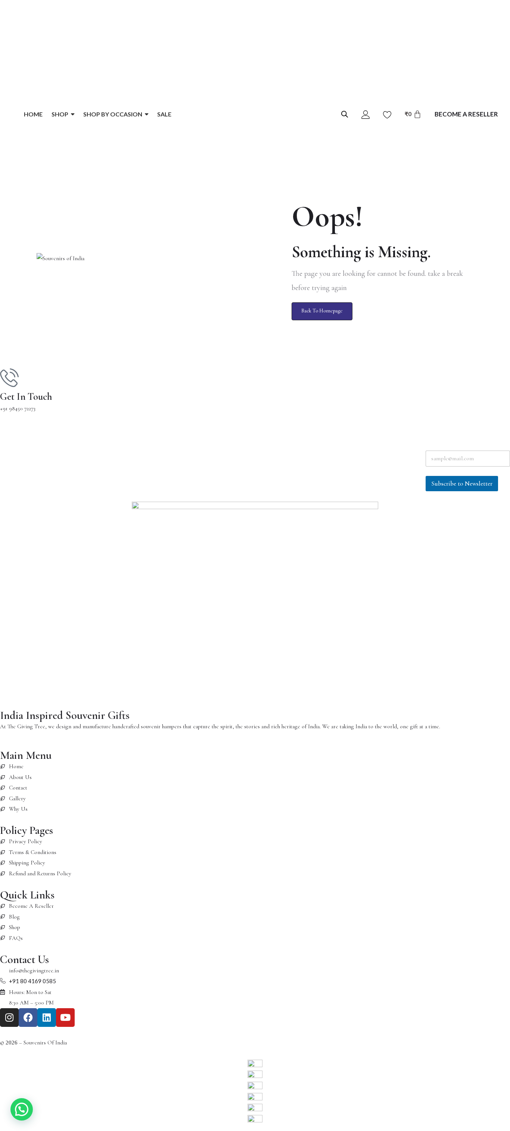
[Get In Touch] (9, 377)
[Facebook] (28, 1017)
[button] (21, 1109)
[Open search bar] (344, 113)
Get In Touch (26, 397)
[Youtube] (65, 1017)
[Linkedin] (46, 1017)
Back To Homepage (322, 311)
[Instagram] (9, 1017)
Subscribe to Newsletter (461, 483)
